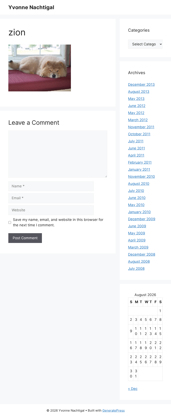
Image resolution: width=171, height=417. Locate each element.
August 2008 (139, 261)
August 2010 (138, 184)
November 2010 (141, 176)
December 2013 (141, 84)
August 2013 (138, 92)
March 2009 (138, 247)
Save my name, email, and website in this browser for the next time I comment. (58, 222)
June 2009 (137, 226)
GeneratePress (113, 410)
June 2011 (136, 148)
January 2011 (139, 169)
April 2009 (137, 240)
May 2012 (136, 113)
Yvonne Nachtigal (31, 7)
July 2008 (136, 268)
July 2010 (136, 191)
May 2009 (136, 233)
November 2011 (141, 127)
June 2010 (137, 198)
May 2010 (136, 205)
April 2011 (136, 155)
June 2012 (136, 106)
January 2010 (139, 212)
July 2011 (135, 141)
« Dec (132, 389)
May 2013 (136, 99)
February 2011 (140, 162)
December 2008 (141, 254)
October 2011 (139, 134)
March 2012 (138, 120)
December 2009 (141, 219)
